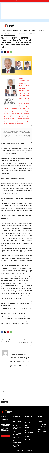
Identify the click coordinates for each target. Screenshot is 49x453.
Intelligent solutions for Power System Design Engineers (7, 340)
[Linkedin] (13, 366)
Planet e (9, 35)
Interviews (13, 35)
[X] (5, 52)
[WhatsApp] (11, 52)
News (5, 33)
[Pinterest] (8, 52)
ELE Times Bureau (5, 49)
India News (9, 33)
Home (2, 33)
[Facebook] (2, 52)
